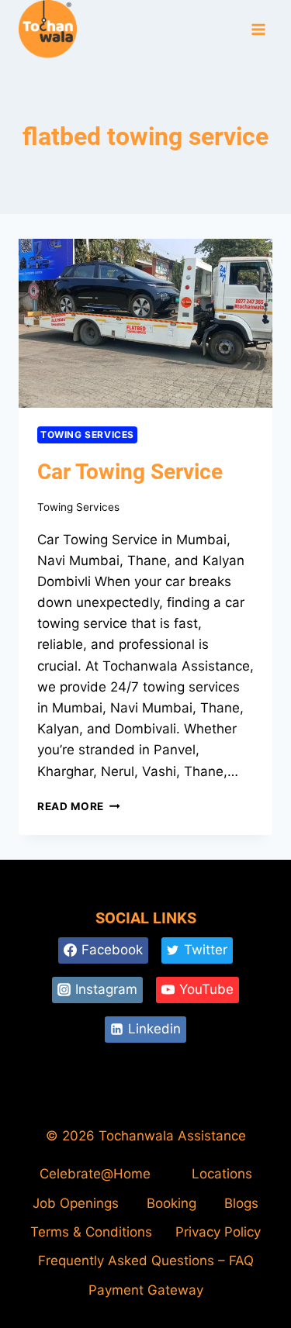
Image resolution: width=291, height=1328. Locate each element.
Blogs (241, 1203)
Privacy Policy (218, 1232)
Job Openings (76, 1203)
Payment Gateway (145, 1290)
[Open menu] (258, 30)
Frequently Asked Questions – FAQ (146, 1260)
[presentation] (145, 323)
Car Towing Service (130, 472)
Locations (222, 1173)
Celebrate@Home (95, 1173)
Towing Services (87, 434)
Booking (171, 1203)
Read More (78, 806)
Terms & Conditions (91, 1232)
